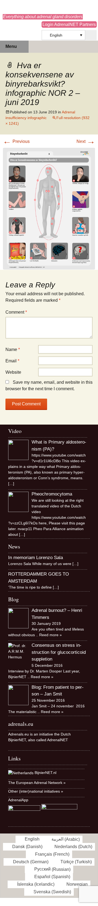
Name (12, 349)
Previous (16, 141)
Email (12, 361)
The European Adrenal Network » (37, 782)
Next (85, 141)
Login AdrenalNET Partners (69, 24)
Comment (16, 312)
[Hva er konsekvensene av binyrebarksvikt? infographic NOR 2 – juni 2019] (49, 208)
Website (13, 372)
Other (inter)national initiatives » (35, 791)
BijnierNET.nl (45, 772)
